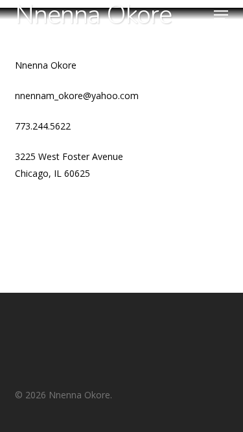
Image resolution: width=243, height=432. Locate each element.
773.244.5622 (43, 126)
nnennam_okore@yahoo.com (77, 95)
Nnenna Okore (93, 15)
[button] (221, 14)
